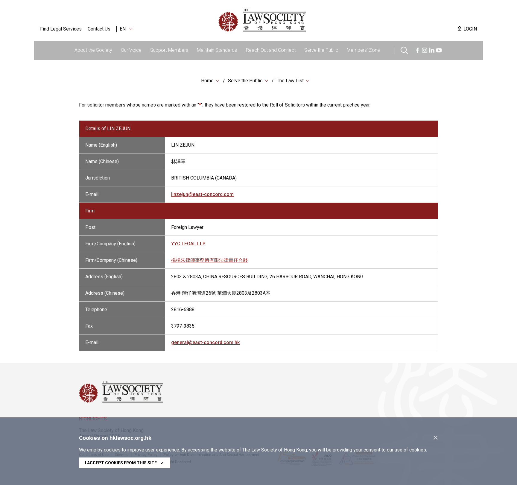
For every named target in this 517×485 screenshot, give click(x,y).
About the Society (93, 50)
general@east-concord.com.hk (205, 342)
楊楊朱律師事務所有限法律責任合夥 (209, 260)
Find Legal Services (61, 29)
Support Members (169, 50)
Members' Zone (363, 50)
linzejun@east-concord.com (202, 194)
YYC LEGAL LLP (188, 244)
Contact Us (99, 29)
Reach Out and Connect (271, 50)
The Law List (290, 80)
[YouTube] (439, 49)
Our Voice (131, 50)
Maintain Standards (217, 50)
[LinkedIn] (431, 49)
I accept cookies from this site (124, 462)
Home (207, 80)
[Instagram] (424, 49)
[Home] (293, 20)
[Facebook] (417, 49)
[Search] (404, 49)
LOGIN (470, 29)
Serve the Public (321, 50)
